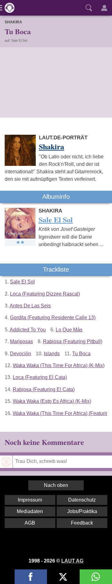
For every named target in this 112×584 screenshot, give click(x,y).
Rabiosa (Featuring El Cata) (44, 389)
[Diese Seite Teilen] (31, 576)
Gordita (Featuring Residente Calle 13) (53, 317)
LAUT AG (72, 560)
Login (104, 8)
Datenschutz (82, 499)
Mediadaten (30, 511)
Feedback (82, 523)
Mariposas (21, 341)
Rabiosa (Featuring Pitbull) (72, 341)
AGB (30, 523)
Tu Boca (81, 353)
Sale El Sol (22, 281)
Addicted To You (28, 329)
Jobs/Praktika (82, 511)
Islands (52, 353)
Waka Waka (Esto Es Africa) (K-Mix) (52, 401)
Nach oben (56, 485)
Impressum (30, 499)
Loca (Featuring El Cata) (40, 377)
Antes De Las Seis (30, 305)
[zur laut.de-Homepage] (8, 8)
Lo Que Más (69, 329)
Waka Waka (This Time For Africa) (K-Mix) (59, 365)
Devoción (20, 353)
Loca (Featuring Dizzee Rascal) (45, 294)
